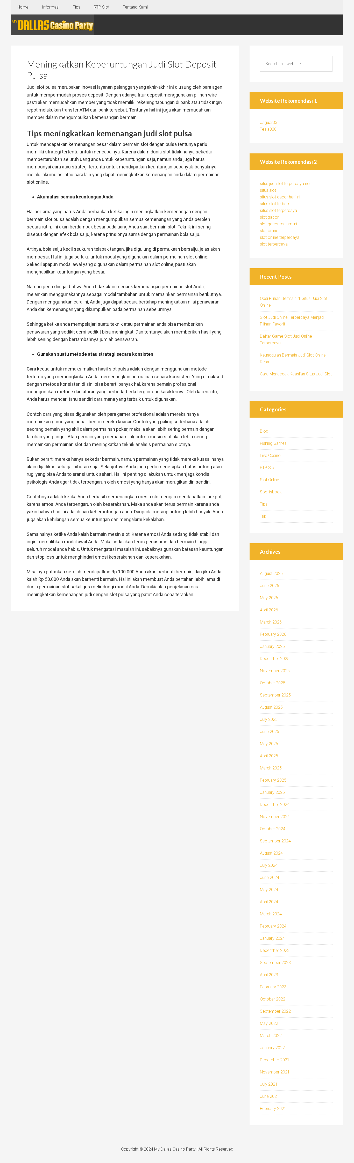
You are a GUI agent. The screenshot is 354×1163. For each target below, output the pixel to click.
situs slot (268, 190)
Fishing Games (273, 443)
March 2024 (271, 914)
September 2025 (275, 695)
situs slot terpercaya (278, 210)
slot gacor (269, 217)
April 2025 (269, 755)
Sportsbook (271, 492)
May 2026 (269, 597)
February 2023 (273, 986)
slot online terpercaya (279, 237)
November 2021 (275, 1072)
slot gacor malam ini (278, 223)
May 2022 (269, 1023)
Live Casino (270, 455)
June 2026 (269, 585)
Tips (263, 504)
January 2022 (272, 1047)
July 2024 (269, 865)
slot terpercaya (274, 244)
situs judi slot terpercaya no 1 (286, 183)
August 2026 (271, 573)
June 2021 (269, 1096)
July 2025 (269, 719)
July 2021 (269, 1084)
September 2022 (275, 1011)
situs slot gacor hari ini (280, 197)
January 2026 (272, 646)
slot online (269, 230)
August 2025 (271, 707)
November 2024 (275, 816)
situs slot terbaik (274, 203)
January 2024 (272, 938)
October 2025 (272, 682)
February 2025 (273, 780)
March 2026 (271, 622)
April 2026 (269, 610)
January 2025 (272, 792)
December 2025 (274, 658)
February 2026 (273, 634)
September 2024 (275, 841)
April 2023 (269, 974)
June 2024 (269, 877)
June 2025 (269, 731)
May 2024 (269, 889)
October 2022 (272, 999)
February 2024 (273, 926)
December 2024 (274, 804)
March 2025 (271, 768)
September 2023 (275, 962)
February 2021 (273, 1108)
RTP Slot (267, 467)
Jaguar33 (268, 122)
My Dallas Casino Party (52, 24)
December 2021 (274, 1059)
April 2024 (269, 901)
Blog (264, 431)
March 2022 (271, 1035)
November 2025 (275, 670)
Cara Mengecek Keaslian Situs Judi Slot (296, 374)
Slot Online (269, 479)
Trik (263, 516)
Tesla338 (268, 129)
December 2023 (274, 950)
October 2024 (272, 828)
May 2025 (269, 743)
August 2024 (271, 853)
